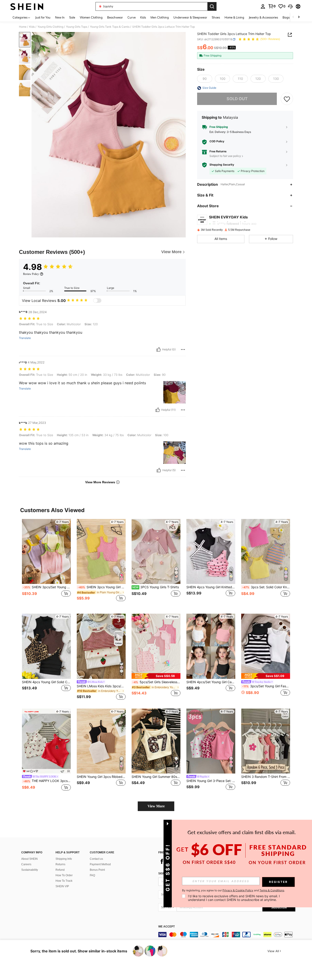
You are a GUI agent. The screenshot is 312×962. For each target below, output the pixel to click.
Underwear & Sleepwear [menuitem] (190, 17)
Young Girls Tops (76, 26)
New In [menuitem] (60, 17)
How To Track (64, 880)
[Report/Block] (183, 349)
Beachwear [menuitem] (115, 17)
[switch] (97, 300)
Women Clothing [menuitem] (91, 17)
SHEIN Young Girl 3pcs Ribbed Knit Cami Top (101, 777)
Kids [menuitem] (143, 17)
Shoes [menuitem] (216, 17)
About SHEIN (29, 858)
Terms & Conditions (271, 890)
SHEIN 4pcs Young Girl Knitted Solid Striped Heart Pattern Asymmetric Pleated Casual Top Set (210, 587)
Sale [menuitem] (72, 17)
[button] (290, 6)
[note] (156, 676)
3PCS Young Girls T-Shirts (155, 587)
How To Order (64, 875)
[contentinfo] (226, 934)
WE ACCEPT (166, 926)
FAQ (92, 875)
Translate (25, 338)
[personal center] (263, 6)
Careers (26, 864)
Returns (60, 864)
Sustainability (29, 869)
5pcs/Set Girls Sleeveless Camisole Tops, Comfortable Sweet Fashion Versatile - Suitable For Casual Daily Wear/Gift (156, 682)
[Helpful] (158, 349)
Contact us (96, 858)
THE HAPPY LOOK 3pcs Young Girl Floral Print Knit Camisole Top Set (47, 781)
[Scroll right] (298, 17)
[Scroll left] (293, 17)
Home (22, 26)
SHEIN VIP (62, 886)
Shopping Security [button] (221, 165)
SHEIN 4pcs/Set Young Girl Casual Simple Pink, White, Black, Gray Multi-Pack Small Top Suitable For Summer (210, 682)
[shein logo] (26, 6)
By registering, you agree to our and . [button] (233, 890)
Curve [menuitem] (131, 17)
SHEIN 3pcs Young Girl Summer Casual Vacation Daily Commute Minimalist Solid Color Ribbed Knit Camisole (102, 587)
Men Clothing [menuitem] (160, 17)
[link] (272, 6)
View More (156, 806)
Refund (60, 869)
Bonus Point (97, 869)
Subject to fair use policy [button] (225, 156)
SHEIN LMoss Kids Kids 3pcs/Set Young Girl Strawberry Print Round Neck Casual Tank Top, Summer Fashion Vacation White (101, 686)
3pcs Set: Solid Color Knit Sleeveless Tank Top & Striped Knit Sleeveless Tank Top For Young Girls (266, 587)
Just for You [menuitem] (42, 17)
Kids (32, 26)
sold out (237, 99)
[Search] (212, 6)
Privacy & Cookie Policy (237, 890)
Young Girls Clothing (50, 26)
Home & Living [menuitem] (234, 17)
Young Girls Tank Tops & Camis (110, 26)
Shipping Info (64, 858)
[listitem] (46, 562)
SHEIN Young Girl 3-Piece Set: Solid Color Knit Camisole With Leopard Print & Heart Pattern (210, 781)
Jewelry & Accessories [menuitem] (263, 17)
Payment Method (100, 864)
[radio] (204, 79)
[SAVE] (287, 99)
